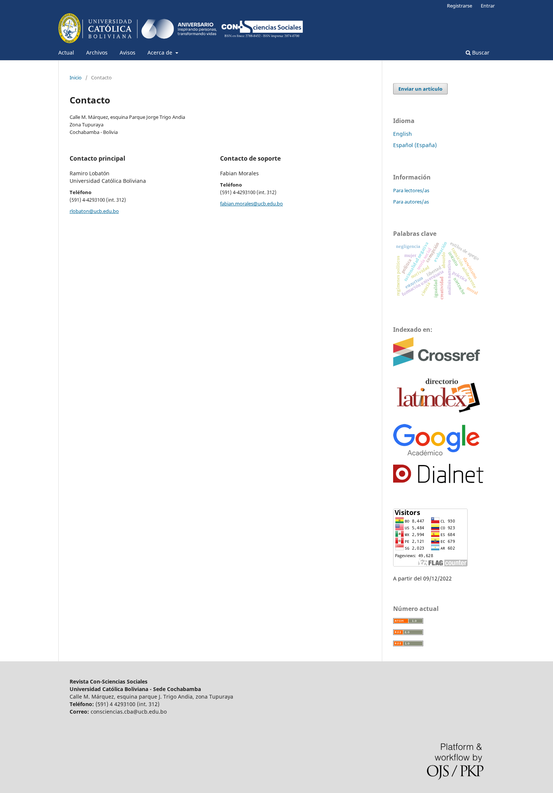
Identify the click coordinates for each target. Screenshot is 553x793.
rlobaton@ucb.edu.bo (94, 211)
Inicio (76, 77)
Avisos (127, 52)
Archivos (97, 52)
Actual (66, 52)
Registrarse (459, 5)
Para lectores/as (411, 190)
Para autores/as (411, 201)
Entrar (488, 5)
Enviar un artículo (420, 88)
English (402, 133)
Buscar (480, 52)
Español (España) (415, 145)
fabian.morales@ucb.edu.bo (251, 203)
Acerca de (160, 52)
